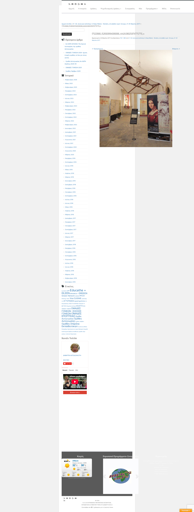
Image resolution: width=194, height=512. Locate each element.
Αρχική (71, 8)
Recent (65, 370)
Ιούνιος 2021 (69, 143)
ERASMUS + (74, 293)
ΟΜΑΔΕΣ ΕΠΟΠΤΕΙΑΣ (72, 315)
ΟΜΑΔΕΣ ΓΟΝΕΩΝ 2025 (74, 67)
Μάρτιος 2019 (69, 177)
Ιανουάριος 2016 (70, 282)
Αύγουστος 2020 (70, 151)
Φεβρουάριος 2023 (71, 106)
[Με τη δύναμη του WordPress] (92, 507)
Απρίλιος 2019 (69, 173)
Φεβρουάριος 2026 (71, 79)
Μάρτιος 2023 (69, 102)
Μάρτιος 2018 (69, 214)
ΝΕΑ (84, 306)
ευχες (76, 329)
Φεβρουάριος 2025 (71, 87)
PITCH (82, 296)
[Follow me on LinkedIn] (85, 4)
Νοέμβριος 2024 (70, 91)
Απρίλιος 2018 (69, 211)
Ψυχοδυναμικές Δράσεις (110, 8)
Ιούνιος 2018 (69, 203)
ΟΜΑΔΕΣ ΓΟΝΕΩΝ (66, 308)
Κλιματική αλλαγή (71, 306)
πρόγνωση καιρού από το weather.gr (76, 478)
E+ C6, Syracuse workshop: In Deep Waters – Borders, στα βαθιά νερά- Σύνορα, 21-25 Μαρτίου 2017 (106, 24)
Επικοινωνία (175, 8)
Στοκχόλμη (64, 329)
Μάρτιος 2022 (69, 121)
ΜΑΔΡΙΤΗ (79, 306)
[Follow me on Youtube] (82, 4)
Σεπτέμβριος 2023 (71, 94)
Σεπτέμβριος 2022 (71, 117)
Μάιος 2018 (68, 207)
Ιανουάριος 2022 (70, 128)
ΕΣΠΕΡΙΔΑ (76, 303)
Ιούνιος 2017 (69, 233)
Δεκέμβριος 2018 (70, 184)
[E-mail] (73, 4)
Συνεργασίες (130, 8)
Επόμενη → (176, 49)
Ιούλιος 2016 (69, 263)
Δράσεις (93, 8)
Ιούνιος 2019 (69, 166)
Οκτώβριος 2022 (70, 113)
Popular (71, 370)
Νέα (140, 8)
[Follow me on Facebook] (76, 4)
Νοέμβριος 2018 (70, 188)
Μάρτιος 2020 (69, 154)
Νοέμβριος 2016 (70, 248)
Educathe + (78, 290)
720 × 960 (123, 38)
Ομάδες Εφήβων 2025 (73, 71)
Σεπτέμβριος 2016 (70, 256)
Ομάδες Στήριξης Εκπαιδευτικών (71, 325)
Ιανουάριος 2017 (70, 241)
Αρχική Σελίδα (67, 24)
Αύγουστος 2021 (70, 139)
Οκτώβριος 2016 (70, 252)
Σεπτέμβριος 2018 (70, 196)
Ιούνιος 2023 (69, 98)
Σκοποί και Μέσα (82, 326)
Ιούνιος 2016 (69, 267)
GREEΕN (77, 296)
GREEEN (83, 293)
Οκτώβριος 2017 (70, 226)
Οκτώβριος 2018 (70, 192)
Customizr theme (108, 507)
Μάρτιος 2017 (69, 237)
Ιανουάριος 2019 (70, 181)
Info (76, 370)
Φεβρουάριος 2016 (71, 278)
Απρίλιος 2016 (69, 270)
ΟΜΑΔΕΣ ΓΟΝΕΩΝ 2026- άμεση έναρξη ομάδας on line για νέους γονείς (76, 55)
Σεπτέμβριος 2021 (70, 136)
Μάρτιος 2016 (69, 274)
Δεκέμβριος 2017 (70, 218)
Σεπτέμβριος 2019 (70, 162)
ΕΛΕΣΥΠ (71, 303)
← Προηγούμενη (97, 49)
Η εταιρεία (82, 8)
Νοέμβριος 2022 (70, 109)
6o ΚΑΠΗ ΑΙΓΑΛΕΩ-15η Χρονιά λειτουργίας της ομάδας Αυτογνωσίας (75, 46)
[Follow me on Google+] (79, 4)
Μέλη (164, 8)
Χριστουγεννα (71, 329)
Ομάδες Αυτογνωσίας (72, 319)
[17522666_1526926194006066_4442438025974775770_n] (136, 98)
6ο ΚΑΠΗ (64, 291)
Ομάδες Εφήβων (79, 321)
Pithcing (64, 298)
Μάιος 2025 (69, 83)
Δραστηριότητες (79, 301)
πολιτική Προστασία (71, 334)
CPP (68, 291)
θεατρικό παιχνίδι (83, 329)
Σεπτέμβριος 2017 (70, 229)
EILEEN (66, 293)
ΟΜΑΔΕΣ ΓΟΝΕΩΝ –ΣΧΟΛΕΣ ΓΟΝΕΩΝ (71, 311)
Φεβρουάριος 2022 (71, 124)
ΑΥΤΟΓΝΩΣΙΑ (69, 301)
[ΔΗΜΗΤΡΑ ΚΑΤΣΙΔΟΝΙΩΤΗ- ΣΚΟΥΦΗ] (75, 348)
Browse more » (75, 392)
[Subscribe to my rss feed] (70, 4)
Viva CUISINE (75, 298)
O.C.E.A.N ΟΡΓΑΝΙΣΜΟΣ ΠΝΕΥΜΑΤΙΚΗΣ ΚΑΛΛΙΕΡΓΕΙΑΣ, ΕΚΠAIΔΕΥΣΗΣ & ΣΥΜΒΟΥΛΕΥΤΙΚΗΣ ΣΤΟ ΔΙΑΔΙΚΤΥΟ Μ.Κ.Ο (97, 504)
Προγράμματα (151, 8)
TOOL (67, 298)
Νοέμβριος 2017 (70, 222)
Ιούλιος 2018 (69, 199)
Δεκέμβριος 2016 (70, 244)
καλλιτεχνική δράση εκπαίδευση (70, 331)
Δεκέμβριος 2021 (70, 132)
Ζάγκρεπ (81, 303)
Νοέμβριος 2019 (70, 158)
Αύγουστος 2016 (70, 259)
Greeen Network (68, 296)
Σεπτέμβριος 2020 (71, 147)
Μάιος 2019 (68, 169)
